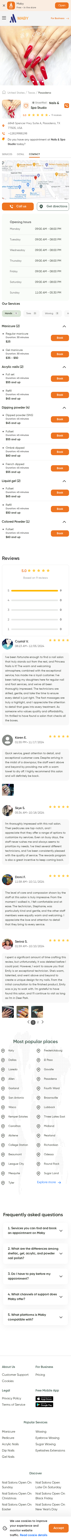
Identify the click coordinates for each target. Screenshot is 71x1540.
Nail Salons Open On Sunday (17, 1485)
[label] (4, 93)
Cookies (8, 1381)
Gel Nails (8, 1457)
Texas (31, 92)
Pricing (40, 1375)
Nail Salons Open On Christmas (17, 1496)
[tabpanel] (35, 433)
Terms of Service (13, 1404)
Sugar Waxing (46, 1444)
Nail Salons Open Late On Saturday (48, 1485)
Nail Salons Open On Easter (17, 1507)
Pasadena (44, 92)
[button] (35, 328)
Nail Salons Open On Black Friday (50, 1496)
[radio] (29, 115)
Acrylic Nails (10, 1444)
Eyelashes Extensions (50, 1450)
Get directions (57, 206)
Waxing (41, 1431)
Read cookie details (33, 1535)
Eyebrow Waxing (47, 1438)
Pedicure (8, 1438)
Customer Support (15, 1375)
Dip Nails (8, 1450)
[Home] (19, 18)
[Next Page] (42, 1022)
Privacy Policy (11, 1398)
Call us (21, 206)
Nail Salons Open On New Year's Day (50, 1507)
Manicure (8, 1431)
